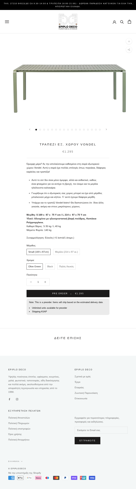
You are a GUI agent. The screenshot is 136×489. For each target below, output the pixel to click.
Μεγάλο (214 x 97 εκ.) (66, 251)
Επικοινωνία (81, 398)
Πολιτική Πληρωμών (18, 423)
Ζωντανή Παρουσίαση (86, 393)
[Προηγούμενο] (29, 129)
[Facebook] (9, 399)
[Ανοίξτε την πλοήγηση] (7, 21)
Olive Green (34, 266)
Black (50, 266)
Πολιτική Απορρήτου (19, 439)
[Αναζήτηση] (122, 21)
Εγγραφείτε (87, 440)
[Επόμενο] (106, 129)
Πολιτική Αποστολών (19, 417)
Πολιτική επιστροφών (19, 428)
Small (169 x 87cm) (38, 251)
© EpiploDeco (17, 469)
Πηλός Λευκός (66, 266)
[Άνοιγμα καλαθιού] (129, 22)
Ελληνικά (14, 461)
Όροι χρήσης (15, 434)
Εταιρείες (79, 387)
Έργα (77, 382)
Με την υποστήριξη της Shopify (24, 473)
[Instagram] (17, 399)
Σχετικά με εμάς (83, 376)
